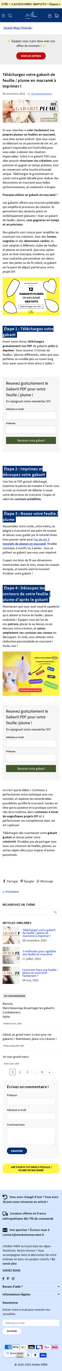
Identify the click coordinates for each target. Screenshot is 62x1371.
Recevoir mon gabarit (31, 440)
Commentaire (16, 1125)
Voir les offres (31, 56)
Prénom (11, 423)
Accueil (8, 28)
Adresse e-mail (15, 409)
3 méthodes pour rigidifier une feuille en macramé (39, 953)
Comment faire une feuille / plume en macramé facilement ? (40, 972)
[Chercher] (10, 15)
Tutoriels (26, 28)
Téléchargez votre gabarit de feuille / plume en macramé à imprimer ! (39, 932)
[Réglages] (49, 15)
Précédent (12, 892)
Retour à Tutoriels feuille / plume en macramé (31, 1168)
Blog (16, 28)
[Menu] (3, 15)
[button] (56, 15)
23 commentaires (41, 93)
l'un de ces (26, 541)
